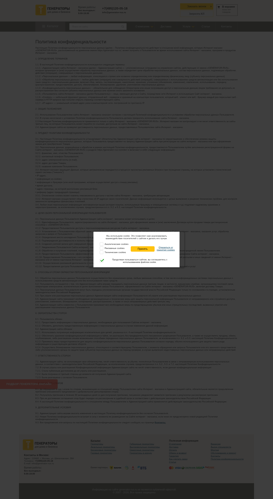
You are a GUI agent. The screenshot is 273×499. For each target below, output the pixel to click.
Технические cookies (115, 252)
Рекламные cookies (114, 248)
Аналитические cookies (116, 244)
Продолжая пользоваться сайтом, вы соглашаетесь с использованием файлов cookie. (139, 260)
